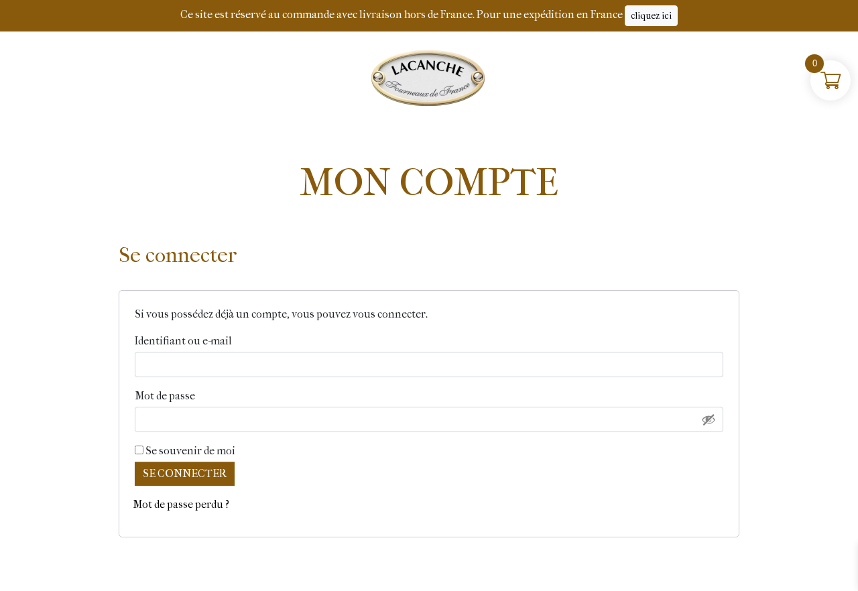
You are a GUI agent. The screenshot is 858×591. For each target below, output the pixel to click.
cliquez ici (651, 15)
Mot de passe (196, 395)
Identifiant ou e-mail (214, 340)
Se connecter (185, 473)
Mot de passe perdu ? (181, 504)
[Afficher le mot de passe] (708, 419)
